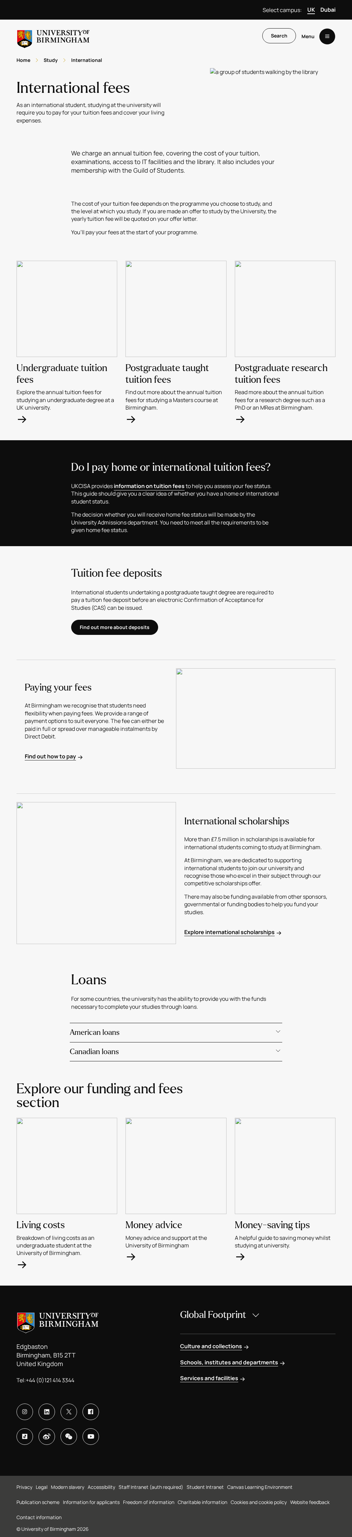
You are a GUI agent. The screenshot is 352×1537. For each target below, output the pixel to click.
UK (311, 9)
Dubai (328, 9)
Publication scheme (37, 1502)
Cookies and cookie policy (259, 1502)
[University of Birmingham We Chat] (68, 1436)
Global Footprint (213, 1315)
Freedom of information (148, 1502)
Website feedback (310, 1502)
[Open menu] (327, 36)
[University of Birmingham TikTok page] (24, 1436)
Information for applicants (91, 1502)
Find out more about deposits (115, 627)
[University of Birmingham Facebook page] (90, 1412)
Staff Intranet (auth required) (151, 1487)
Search (279, 35)
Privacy (24, 1487)
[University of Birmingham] (53, 36)
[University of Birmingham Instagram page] (24, 1412)
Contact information (39, 1517)
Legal (41, 1487)
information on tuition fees (149, 486)
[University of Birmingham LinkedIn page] (46, 1412)
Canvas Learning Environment (260, 1487)
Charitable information (202, 1502)
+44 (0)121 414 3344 (50, 1380)
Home (23, 60)
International (86, 60)
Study (51, 60)
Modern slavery (67, 1487)
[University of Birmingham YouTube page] (90, 1436)
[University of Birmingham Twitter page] (68, 1412)
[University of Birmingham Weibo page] (46, 1436)
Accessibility (101, 1487)
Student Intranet (205, 1487)
